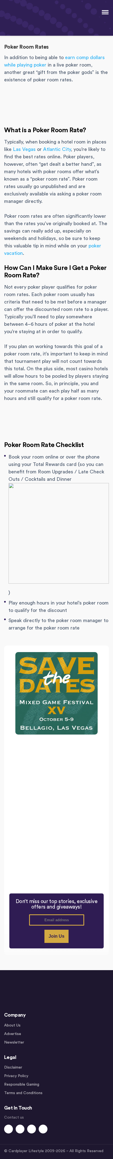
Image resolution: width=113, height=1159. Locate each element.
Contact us (14, 1117)
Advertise (12, 1034)
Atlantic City (57, 149)
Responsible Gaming (21, 1084)
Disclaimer (13, 1067)
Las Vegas (24, 149)
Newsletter (14, 1042)
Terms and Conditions (23, 1093)
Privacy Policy (16, 1076)
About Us (12, 1025)
